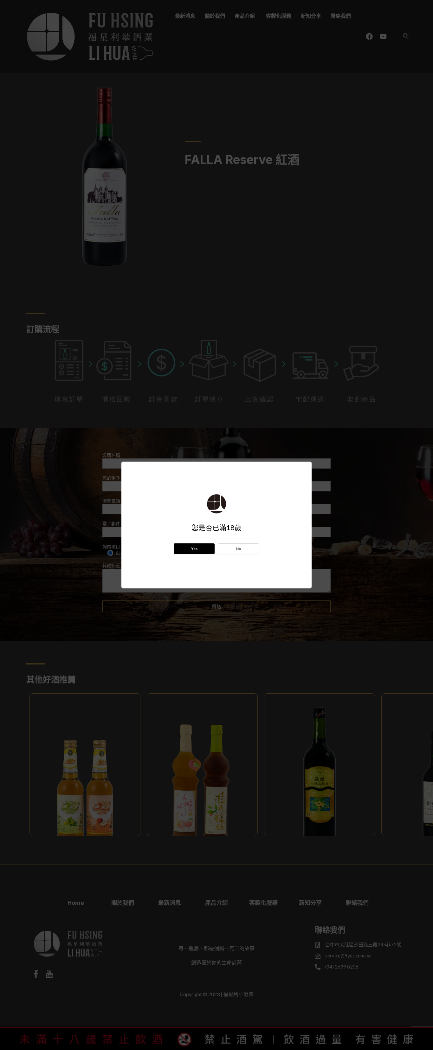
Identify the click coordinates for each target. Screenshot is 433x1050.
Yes (194, 548)
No (238, 548)
